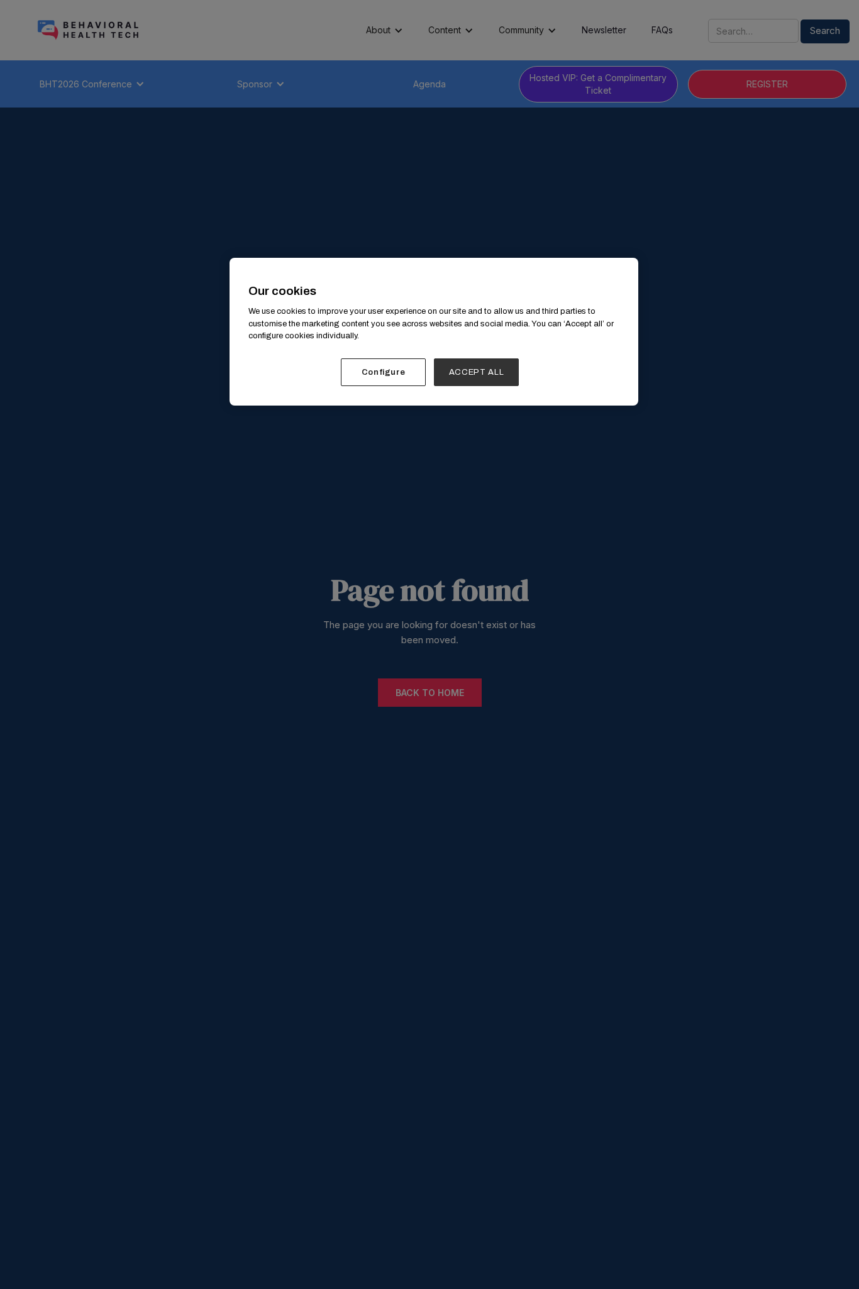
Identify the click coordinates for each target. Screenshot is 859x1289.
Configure (384, 372)
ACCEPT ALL (476, 372)
